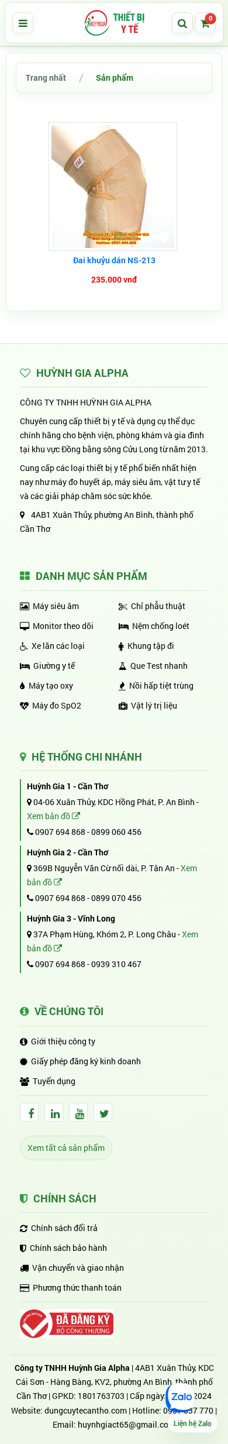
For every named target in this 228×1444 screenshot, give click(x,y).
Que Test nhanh (159, 665)
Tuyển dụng (54, 1081)
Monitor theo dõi (63, 625)
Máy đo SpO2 (56, 705)
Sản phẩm (114, 77)
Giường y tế (54, 665)
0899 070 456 (116, 897)
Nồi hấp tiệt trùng (161, 685)
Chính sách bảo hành (68, 1247)
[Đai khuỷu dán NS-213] (114, 186)
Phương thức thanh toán (77, 1287)
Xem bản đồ (49, 815)
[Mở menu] (22, 22)
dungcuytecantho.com (85, 1410)
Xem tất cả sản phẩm (66, 1147)
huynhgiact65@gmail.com (126, 1424)
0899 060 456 (116, 831)
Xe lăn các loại (58, 645)
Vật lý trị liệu (154, 705)
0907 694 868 (59, 831)
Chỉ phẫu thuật (158, 605)
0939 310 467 (116, 963)
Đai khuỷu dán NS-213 (114, 260)
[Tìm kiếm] (182, 22)
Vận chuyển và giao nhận (78, 1267)
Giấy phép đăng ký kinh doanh (86, 1061)
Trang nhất (46, 77)
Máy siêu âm (56, 605)
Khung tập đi (150, 645)
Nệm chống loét (160, 625)
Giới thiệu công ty (63, 1041)
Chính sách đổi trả (64, 1227)
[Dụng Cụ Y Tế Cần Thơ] (114, 23)
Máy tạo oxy (51, 685)
